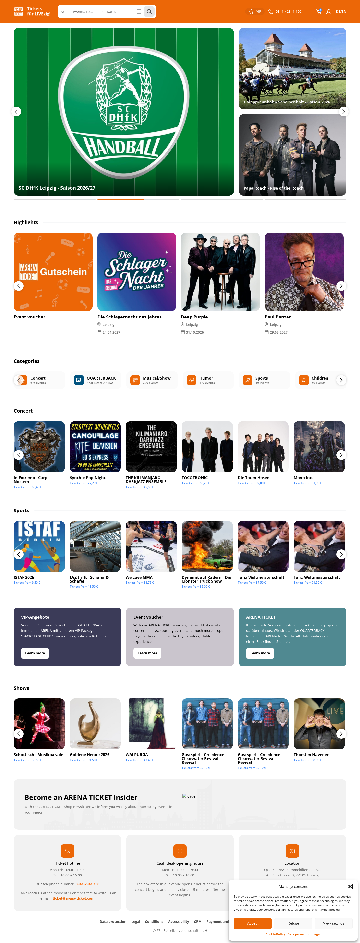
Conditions (154, 921)
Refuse (293, 923)
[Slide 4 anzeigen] (306, 199)
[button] (350, 886)
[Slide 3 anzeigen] (222, 199)
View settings (333, 923)
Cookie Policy (275, 934)
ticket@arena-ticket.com (74, 898)
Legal (317, 934)
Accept (252, 923)
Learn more (35, 653)
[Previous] (19, 286)
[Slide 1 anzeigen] (55, 199)
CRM (198, 921)
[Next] (341, 286)
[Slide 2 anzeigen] (138, 199)
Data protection (299, 934)
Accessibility (178, 921)
